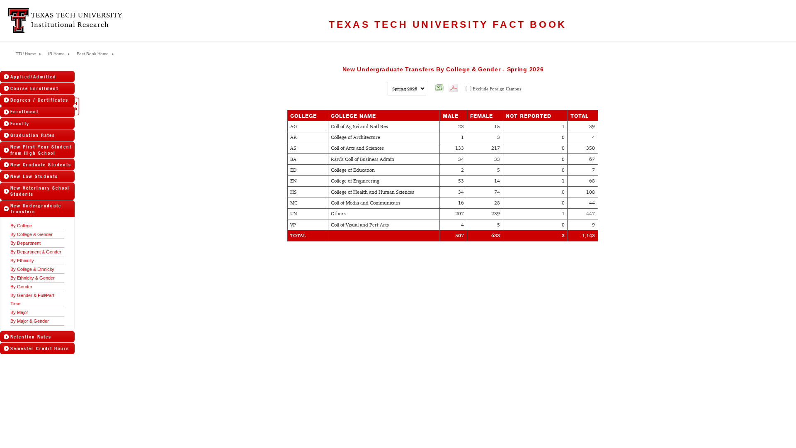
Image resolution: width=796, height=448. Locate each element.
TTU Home (26, 54)
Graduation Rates (32, 135)
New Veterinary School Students (40, 191)
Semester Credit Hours (39, 348)
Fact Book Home (93, 54)
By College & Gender (31, 234)
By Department (25, 243)
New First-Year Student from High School (41, 150)
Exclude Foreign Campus (497, 88)
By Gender (21, 286)
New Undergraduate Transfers (35, 208)
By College (21, 225)
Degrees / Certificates (39, 100)
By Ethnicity (22, 260)
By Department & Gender (35, 251)
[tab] (37, 76)
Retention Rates (30, 337)
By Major (19, 312)
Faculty (19, 124)
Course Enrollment (34, 88)
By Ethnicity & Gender (32, 277)
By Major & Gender (29, 321)
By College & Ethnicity (32, 269)
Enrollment (24, 111)
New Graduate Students (40, 165)
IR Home (56, 54)
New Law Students (34, 176)
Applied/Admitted (33, 77)
